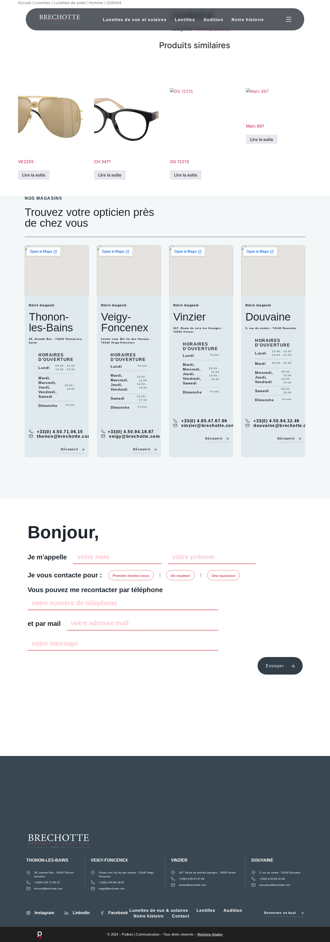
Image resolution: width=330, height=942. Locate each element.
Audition (213, 20)
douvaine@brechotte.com (283, 425)
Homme (96, 3)
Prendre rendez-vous (131, 576)
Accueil (24, 3)
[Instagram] (28, 913)
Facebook (118, 913)
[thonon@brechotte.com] (31, 436)
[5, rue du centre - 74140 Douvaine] (253, 873)
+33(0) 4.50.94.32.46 (276, 421)
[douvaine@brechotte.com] (247, 425)
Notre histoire (248, 20)
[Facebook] (102, 913)
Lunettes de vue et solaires (135, 20)
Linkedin (81, 913)
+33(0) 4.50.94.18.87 (131, 432)
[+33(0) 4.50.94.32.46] (247, 421)
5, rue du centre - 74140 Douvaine (280, 872)
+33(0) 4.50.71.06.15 (60, 432)
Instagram (44, 913)
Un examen (180, 576)
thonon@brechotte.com (64, 436)
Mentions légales (210, 934)
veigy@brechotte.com (134, 436)
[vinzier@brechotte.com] (175, 425)
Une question (223, 576)
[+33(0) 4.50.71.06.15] (31, 432)
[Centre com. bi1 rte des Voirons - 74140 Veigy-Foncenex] (93, 873)
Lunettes (42, 3)
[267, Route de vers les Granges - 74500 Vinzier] (173, 873)
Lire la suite (33, 175)
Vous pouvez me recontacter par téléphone (95, 589)
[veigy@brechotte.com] (103, 436)
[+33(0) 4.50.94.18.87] (103, 432)
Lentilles (185, 20)
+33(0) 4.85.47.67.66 (204, 421)
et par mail (44, 623)
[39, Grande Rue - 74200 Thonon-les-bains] (28, 873)
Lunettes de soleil (69, 3)
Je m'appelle (47, 557)
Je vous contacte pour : (65, 575)
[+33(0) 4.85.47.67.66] (175, 421)
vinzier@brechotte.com (208, 425)
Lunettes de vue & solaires (158, 910)
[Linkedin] (66, 913)
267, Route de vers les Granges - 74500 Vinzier (207, 872)
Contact (180, 916)
